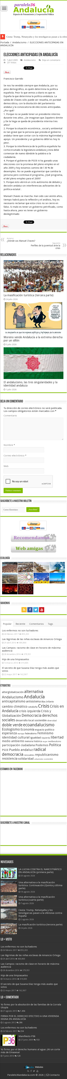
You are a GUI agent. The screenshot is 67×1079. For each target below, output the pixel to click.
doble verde (12, 725)
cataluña (32, 706)
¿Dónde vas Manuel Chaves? (21, 239)
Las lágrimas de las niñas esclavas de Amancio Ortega (32, 639)
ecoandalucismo (38, 724)
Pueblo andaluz (21, 750)
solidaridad (26, 758)
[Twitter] (35, 609)
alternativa (33, 691)
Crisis (43, 706)
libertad (57, 737)
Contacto (54, 1074)
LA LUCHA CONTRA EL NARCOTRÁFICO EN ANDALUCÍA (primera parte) (40, 871)
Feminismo (45, 733)
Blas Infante (47, 701)
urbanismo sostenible (43, 759)
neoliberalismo (54, 741)
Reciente (20, 623)
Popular (7, 623)
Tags (50, 623)
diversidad (52, 720)
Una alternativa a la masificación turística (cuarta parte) (37, 898)
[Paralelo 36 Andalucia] (33, 9)
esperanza (9, 733)
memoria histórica (33, 741)
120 (18, 1056)
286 (20, 1022)
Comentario (10, 415)
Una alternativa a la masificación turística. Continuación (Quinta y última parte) (40, 885)
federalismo (31, 733)
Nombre (9, 445)
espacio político (44, 729)
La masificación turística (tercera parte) (28, 295)
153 (38, 1040)
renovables (29, 755)
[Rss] (24, 609)
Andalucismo (19, 42)
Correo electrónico (15, 455)
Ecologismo (11, 729)
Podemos (41, 745)
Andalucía (34, 696)
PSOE (5, 750)
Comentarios (36, 623)
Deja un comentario (51, 60)
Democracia (31, 715)
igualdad (35, 737)
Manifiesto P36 (27, 1036)
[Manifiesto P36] (9, 1040)
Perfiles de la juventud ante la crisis (45, 245)
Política (55, 745)
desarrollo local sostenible (31, 720)
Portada (4, 42)
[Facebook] (30, 609)
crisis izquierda (29, 711)
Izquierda (45, 738)
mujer (45, 741)
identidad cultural (16, 737)
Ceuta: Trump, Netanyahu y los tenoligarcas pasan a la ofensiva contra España (40, 913)
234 (22, 1031)
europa (21, 734)
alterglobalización (13, 692)
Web (6, 466)
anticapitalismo (13, 701)
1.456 (22, 1011)
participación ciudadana (18, 745)
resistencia (9, 758)
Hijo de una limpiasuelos (15, 659)
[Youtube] (41, 609)
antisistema (33, 701)
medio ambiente (13, 741)
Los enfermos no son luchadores (20, 630)
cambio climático (14, 706)
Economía (27, 729)
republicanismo (46, 755)
